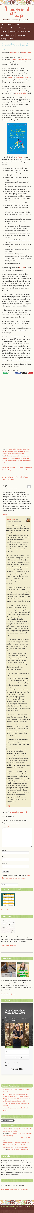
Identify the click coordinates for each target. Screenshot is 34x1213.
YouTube (4, 32)
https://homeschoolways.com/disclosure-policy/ (14, 1189)
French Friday (12, 449)
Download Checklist (6, 910)
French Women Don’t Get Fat (21, 60)
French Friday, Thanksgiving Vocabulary (18, 1149)
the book (19, 157)
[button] (17, 1036)
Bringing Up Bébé (20, 93)
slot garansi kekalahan (9, 1138)
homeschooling (9, 451)
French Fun (21, 35)
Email (4, 857)
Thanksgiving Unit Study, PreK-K (16, 1145)
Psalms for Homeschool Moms (20, 32)
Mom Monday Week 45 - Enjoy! (19, 812)
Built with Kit (17, 1069)
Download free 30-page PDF (9, 946)
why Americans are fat (18, 454)
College (4, 39)
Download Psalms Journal (8, 994)
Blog (2, 24)
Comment (5, 827)
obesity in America (17, 461)
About (11, 39)
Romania (10, 78)
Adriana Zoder (26, 52)
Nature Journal (6, 28)
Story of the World (7, 35)
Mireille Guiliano (18, 451)
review (9, 454)
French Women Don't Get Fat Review (19, 458)
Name (4, 850)
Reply (5, 515)
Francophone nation (22, 78)
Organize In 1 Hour (13, 24)
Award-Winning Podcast (23, 28)
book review (8, 456)
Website (5, 864)
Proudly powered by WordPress (9, 1206)
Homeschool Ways (17, 11)
